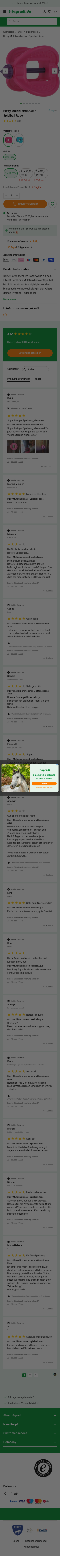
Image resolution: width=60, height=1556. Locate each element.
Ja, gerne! (44, 783)
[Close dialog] (57, 765)
